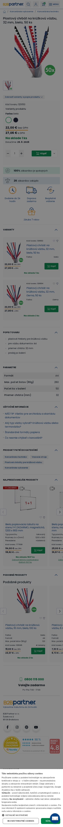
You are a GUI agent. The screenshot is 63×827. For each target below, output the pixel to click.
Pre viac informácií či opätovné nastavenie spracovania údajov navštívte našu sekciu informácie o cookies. (31, 808)
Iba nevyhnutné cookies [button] (20, 821)
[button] (31, 815)
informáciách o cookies (47, 805)
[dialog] (31, 798)
